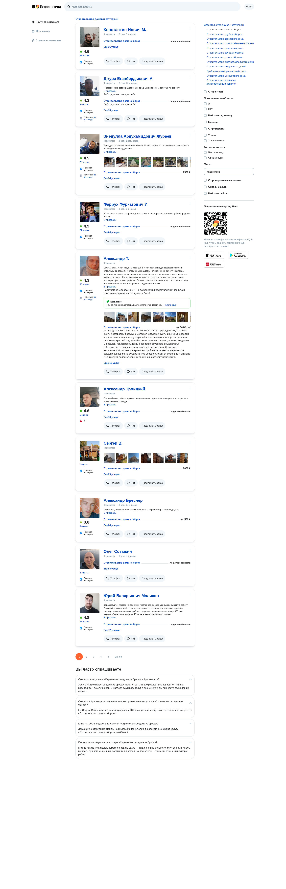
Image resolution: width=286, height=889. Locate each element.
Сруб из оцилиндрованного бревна (226, 71)
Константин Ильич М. (125, 29)
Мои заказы (43, 31)
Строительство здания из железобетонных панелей (221, 82)
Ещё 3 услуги (111, 474)
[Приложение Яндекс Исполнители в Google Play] (238, 255)
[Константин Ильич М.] (89, 37)
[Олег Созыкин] (89, 559)
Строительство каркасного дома (225, 38)
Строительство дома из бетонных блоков (230, 43)
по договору (90, 118)
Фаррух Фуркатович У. (126, 204)
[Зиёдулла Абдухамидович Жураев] (89, 144)
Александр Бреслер (123, 500)
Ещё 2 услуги (111, 630)
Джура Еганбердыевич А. (129, 78)
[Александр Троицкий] (89, 397)
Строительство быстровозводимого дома (230, 61)
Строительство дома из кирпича (225, 48)
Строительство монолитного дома (226, 75)
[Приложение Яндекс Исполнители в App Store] (214, 255)
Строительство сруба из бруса (224, 34)
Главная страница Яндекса (33, 6)
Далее (118, 656)
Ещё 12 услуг (111, 362)
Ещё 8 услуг (111, 568)
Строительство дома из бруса (122, 40)
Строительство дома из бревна (224, 57)
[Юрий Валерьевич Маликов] (89, 603)
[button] (113, 61)
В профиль (110, 91)
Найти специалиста (47, 21)
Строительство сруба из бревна (225, 52)
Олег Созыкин (118, 551)
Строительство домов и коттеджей (224, 24)
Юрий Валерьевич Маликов (131, 595)
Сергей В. (113, 443)
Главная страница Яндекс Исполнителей (46, 6)
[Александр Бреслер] (89, 508)
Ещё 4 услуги (111, 178)
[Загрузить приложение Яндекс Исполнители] (229, 223)
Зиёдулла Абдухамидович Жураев (138, 136)
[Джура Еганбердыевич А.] (89, 86)
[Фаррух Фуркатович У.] (89, 212)
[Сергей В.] (89, 451)
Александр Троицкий (124, 389)
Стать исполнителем (48, 40)
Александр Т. (116, 258)
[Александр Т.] (89, 266)
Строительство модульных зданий (226, 66)
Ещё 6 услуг (111, 46)
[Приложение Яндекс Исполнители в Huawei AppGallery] (214, 264)
